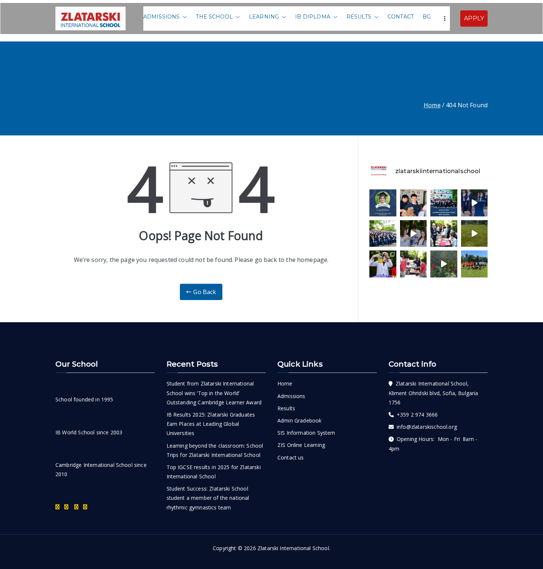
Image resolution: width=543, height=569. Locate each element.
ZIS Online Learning (301, 444)
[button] (183, 16)
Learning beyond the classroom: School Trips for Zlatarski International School (215, 450)
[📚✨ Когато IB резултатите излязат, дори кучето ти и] (413, 202)
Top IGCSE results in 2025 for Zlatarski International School (214, 472)
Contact (400, 16)
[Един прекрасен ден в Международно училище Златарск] (443, 263)
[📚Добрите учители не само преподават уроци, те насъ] (413, 263)
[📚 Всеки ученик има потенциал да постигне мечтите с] (382, 233)
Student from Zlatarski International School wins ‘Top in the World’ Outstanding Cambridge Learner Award (214, 392)
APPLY (474, 18)
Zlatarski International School (293, 548)
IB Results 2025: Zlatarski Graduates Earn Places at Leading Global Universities (211, 424)
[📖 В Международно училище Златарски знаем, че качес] (474, 202)
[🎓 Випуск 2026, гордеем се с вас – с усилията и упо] (443, 202)
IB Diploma (312, 16)
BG (427, 16)
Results (358, 16)
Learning (264, 16)
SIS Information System (306, 432)
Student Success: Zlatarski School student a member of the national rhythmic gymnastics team (208, 498)
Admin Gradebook (299, 420)
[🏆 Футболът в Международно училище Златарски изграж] (474, 233)
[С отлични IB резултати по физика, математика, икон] (382, 202)
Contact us (290, 457)
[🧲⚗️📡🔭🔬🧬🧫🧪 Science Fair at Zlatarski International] (413, 233)
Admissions (161, 16)
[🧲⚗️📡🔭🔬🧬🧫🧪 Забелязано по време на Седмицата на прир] (443, 233)
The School (214, 16)
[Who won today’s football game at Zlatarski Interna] (474, 263)
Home (285, 383)
